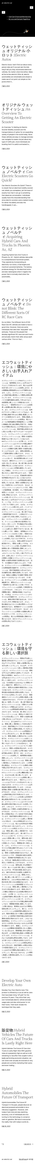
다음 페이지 (28, 1144)
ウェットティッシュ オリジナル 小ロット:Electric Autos (17, 52)
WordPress (23, 1159)
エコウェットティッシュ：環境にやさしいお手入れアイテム (17, 368)
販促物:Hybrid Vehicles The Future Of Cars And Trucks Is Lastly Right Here (17, 1036)
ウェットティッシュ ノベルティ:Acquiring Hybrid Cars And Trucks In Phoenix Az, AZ (17, 239)
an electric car (7, 3)
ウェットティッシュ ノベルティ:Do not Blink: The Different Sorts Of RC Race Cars (17, 308)
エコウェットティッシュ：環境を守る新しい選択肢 (17, 648)
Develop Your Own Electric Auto (16, 982)
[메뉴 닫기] (3, 12)
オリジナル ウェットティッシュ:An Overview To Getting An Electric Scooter (17, 113)
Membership (26, 17)
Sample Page (21, 19)
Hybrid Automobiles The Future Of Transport (17, 1092)
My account (13, 19)
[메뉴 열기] (31, 7)
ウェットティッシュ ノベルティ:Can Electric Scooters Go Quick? (17, 173)
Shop (28, 19)
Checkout (18, 17)
